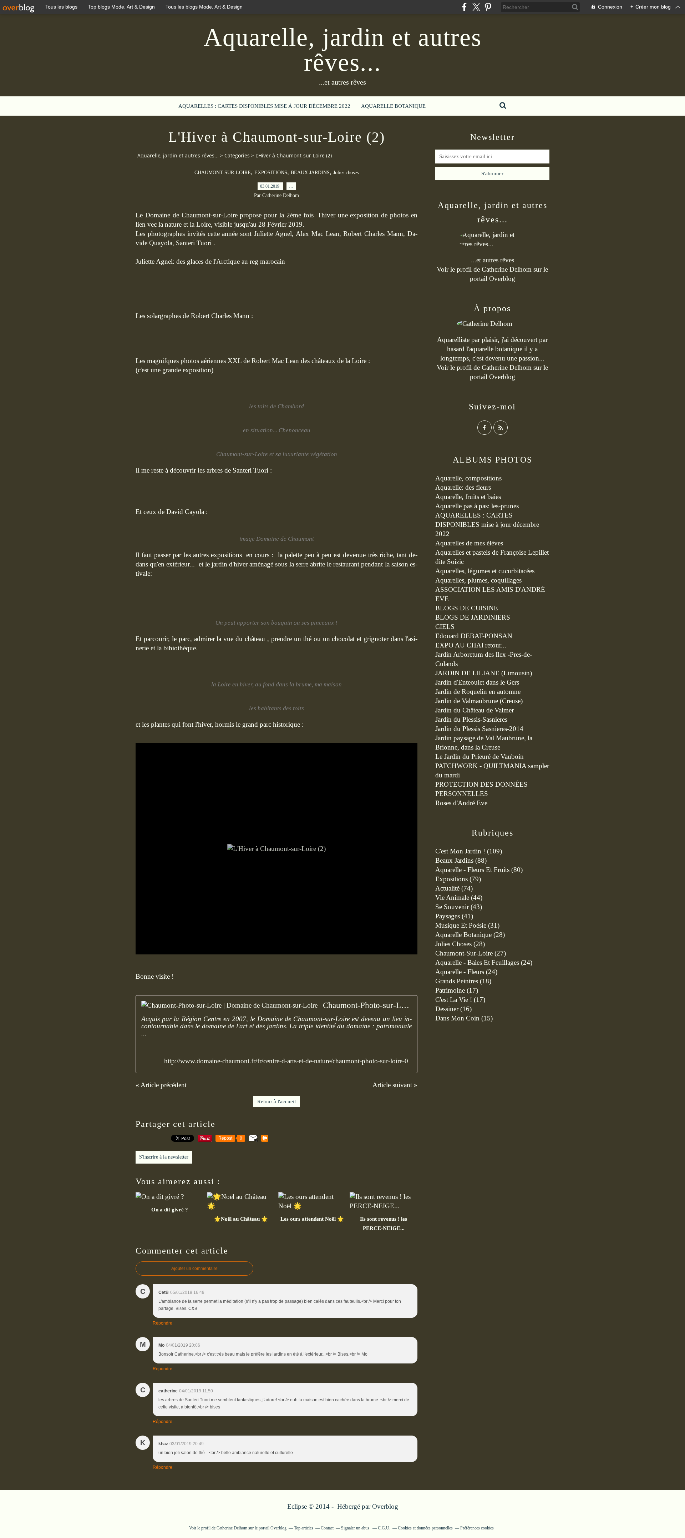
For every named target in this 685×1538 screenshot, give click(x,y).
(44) (458, 897)
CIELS (445, 626)
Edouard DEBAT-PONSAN (473, 636)
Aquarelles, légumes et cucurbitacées (484, 571)
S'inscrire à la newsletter (163, 1157)
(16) (453, 1009)
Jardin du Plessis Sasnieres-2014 (479, 728)
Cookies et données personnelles (425, 1528)
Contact (327, 1528)
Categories (237, 155)
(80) (479, 869)
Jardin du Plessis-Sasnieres (471, 719)
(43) (458, 907)
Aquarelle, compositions (468, 478)
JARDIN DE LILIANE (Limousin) (483, 673)
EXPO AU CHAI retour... (470, 645)
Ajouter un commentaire (194, 1268)
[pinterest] (487, 7)
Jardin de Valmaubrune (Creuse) (479, 701)
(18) (463, 981)
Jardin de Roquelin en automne (478, 691)
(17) (456, 990)
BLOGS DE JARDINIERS (472, 617)
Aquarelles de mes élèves (469, 543)
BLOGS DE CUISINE (466, 608)
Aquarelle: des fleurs (463, 487)
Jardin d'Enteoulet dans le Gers (477, 682)
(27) (470, 953)
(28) (470, 934)
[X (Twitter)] (476, 7)
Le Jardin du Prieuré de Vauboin (479, 756)
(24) (483, 962)
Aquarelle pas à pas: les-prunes (477, 506)
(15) (464, 1018)
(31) (467, 925)
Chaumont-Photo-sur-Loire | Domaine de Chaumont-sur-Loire (367, 1005)
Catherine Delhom (507, 269)
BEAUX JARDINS (310, 172)
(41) (454, 916)
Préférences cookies (477, 1528)
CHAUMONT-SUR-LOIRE (222, 172)
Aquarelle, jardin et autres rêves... (343, 50)
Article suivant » (394, 1085)
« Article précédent (161, 1085)
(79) (458, 879)
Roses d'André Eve (461, 803)
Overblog (385, 1506)
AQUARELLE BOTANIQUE (393, 106)
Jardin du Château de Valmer (474, 710)
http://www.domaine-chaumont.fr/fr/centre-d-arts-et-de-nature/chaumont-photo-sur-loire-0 (286, 1061)
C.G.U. (384, 1528)
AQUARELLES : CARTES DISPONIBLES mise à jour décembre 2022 (264, 106)
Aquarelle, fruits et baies (468, 496)
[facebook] (464, 7)
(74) (454, 888)
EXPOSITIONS (270, 172)
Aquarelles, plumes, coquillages (478, 580)
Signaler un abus (355, 1528)
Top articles (303, 1528)
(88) (461, 860)
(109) (468, 851)
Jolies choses (346, 172)
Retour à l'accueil (276, 1101)
